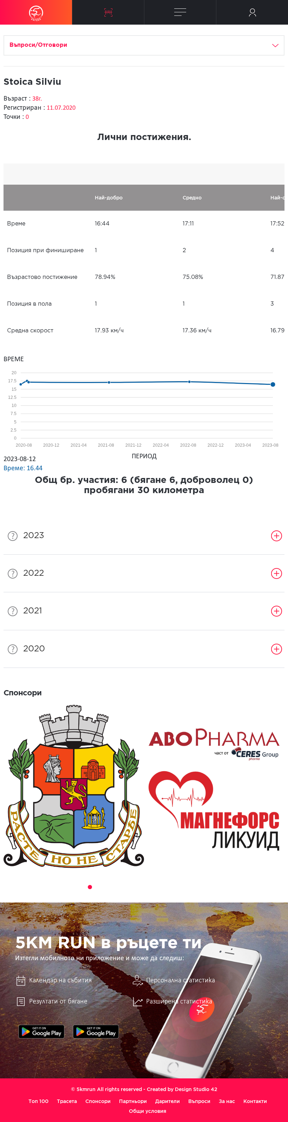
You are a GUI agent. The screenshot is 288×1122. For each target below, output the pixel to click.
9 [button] (149, 887)
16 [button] (218, 887)
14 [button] (198, 887)
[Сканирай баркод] (108, 12)
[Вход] (252, 12)
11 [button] (168, 887)
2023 (33, 536)
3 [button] (90, 887)
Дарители (167, 1101)
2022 (33, 573)
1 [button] (70, 887)
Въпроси (199, 1101)
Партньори (133, 1101)
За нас (227, 1101)
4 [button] (100, 887)
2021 (32, 611)
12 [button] (178, 887)
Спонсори (98, 1101)
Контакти (255, 1101)
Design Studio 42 (196, 1089)
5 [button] (109, 887)
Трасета (67, 1101)
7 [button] (129, 887)
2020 (34, 649)
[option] (74, 786)
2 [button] (80, 887)
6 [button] (119, 887)
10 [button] (159, 887)
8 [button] (139, 887)
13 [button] (188, 887)
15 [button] (208, 887)
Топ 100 (38, 1101)
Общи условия (147, 1111)
